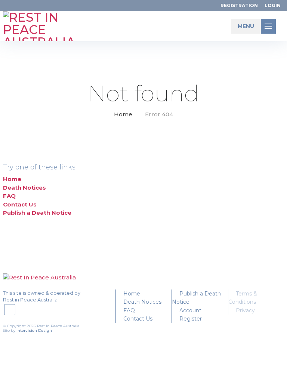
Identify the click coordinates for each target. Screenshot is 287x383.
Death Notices (24, 187)
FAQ (9, 195)
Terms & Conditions (242, 298)
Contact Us (20, 204)
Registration (239, 5)
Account (190, 310)
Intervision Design (34, 330)
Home (123, 114)
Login (273, 5)
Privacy (245, 310)
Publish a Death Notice (37, 212)
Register (190, 318)
